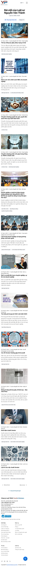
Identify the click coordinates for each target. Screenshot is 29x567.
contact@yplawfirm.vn (8, 504)
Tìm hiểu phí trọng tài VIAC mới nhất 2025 (14, 314)
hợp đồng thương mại (6, 327)
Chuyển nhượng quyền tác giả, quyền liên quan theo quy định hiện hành (14, 117)
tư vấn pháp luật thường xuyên (17, 92)
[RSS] (10, 561)
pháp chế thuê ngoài (6, 249)
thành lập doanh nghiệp (7, 54)
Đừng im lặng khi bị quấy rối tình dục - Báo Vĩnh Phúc (14, 390)
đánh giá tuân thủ (5, 92)
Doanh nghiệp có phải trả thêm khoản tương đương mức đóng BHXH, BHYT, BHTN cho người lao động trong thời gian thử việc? (13, 195)
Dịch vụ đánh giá (18, 534)
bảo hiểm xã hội (5, 208)
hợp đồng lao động (14, 208)
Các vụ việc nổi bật (5, 551)
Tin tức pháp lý (4, 547)
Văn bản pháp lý (4, 555)
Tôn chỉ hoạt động (5, 534)
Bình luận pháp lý (4, 549)
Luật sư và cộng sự (5, 528)
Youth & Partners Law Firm (12, 564)
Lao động (17, 530)
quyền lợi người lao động (7, 210)
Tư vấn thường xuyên (19, 528)
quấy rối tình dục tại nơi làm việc (8, 404)
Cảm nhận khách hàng (5, 532)
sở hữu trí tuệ (4, 129)
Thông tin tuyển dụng (19, 549)
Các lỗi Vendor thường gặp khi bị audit (13, 353)
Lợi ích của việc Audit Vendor (10, 467)
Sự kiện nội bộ (4, 539)
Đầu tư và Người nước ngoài (21, 532)
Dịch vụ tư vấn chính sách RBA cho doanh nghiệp (14, 80)
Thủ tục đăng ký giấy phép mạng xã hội (13, 43)
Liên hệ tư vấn (18, 547)
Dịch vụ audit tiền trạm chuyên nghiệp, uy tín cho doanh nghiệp (14, 276)
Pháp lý (16, 526)
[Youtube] (4, 561)
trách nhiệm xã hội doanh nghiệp (17, 441)
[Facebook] (2, 561)
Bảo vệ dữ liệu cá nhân (6, 541)
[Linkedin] (7, 561)
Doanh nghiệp (25, 40)
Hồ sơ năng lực (4, 536)
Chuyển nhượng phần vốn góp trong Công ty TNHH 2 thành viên (14, 154)
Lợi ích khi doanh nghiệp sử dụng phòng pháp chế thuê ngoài (13, 237)
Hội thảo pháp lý (4, 553)
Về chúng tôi (3, 524)
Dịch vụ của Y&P (18, 524)
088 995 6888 (7, 505)
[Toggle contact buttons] (25, 559)
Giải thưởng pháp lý (5, 530)
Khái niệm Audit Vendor (8, 430)
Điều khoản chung (5, 519)
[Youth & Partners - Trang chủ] (4, 3)
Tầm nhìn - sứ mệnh (5, 537)
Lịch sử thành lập (4, 526)
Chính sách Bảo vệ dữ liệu (14, 519)
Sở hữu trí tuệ (25, 115)
